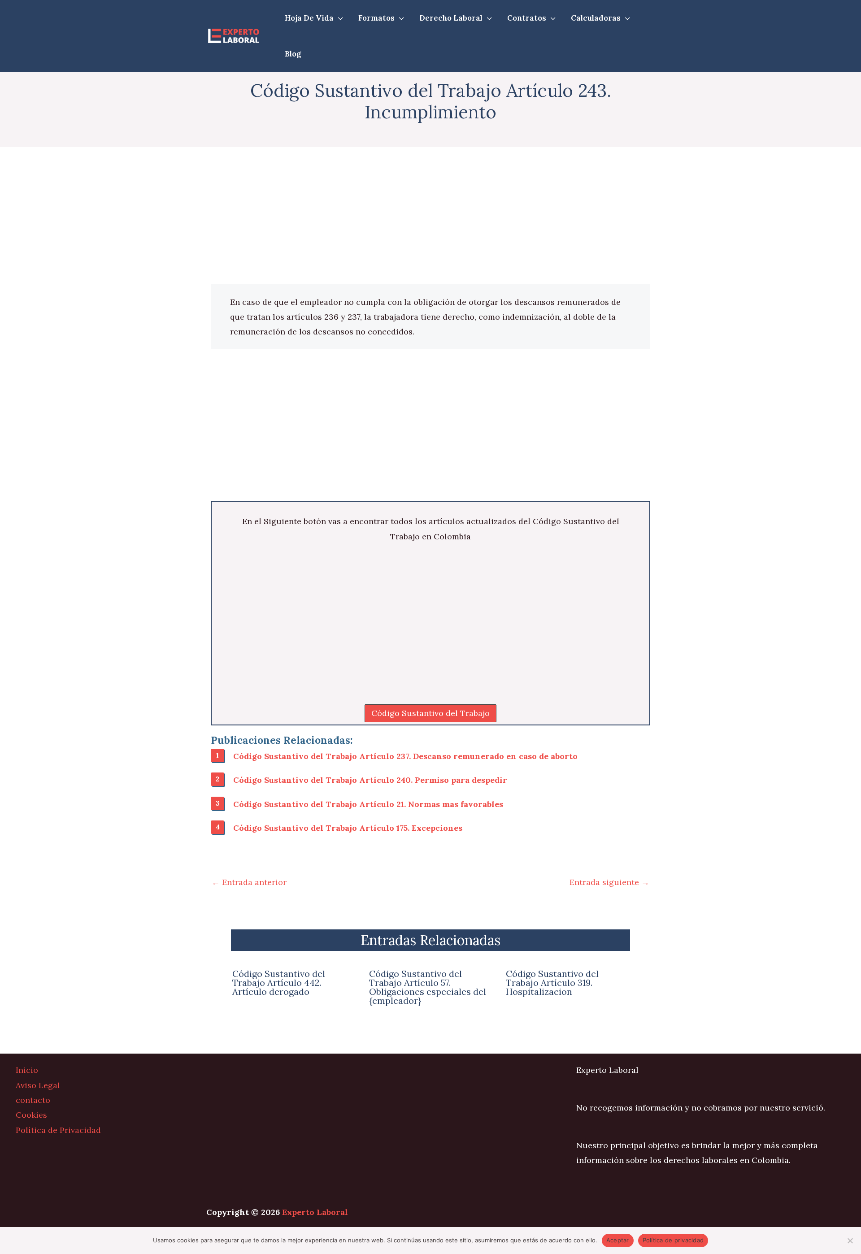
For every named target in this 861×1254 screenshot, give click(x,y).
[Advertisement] (430, 218)
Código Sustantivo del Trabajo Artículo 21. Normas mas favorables (368, 804)
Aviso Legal (38, 1085)
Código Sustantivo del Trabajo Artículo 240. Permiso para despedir (370, 780)
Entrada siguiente (609, 882)
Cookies (31, 1115)
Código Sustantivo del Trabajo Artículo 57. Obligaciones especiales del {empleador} (427, 987)
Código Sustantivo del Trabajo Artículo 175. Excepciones (347, 828)
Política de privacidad (673, 1240)
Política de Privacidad (58, 1130)
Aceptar (617, 1240)
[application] (338, 18)
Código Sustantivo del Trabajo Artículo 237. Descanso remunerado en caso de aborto (405, 756)
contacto (33, 1100)
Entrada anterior (249, 882)
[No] (849, 1240)
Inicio (27, 1070)
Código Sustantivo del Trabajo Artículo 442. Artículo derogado (278, 982)
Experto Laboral (315, 1212)
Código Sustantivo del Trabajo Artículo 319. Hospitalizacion (552, 982)
